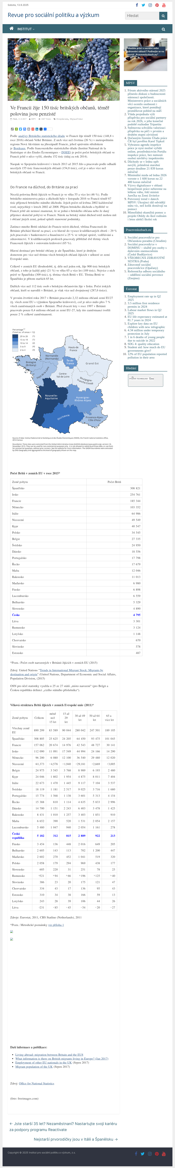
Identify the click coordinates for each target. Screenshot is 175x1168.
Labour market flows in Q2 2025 (144, 311)
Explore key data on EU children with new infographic (146, 325)
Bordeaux (19, 148)
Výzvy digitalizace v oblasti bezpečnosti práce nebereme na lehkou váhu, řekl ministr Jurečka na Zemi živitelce (147, 190)
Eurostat (131, 289)
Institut (24, 29)
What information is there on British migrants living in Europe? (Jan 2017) (61, 1058)
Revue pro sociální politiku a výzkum (53, 14)
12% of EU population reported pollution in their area (147, 355)
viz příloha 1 (56, 925)
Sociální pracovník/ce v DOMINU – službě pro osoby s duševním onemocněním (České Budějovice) (147, 249)
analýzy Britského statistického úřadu (41, 136)
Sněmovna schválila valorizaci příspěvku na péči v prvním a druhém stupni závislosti (146, 131)
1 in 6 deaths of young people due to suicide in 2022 (146, 338)
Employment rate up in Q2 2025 (144, 298)
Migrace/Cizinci (76, 118)
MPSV (130, 83)
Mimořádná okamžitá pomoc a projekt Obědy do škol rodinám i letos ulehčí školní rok (147, 216)
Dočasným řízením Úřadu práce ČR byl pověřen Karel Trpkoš (147, 139)
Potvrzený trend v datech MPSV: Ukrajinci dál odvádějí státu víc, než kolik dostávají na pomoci (147, 204)
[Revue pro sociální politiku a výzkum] (11, 28)
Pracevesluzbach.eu (138, 230)
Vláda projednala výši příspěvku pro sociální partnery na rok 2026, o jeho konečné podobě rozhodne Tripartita (147, 119)
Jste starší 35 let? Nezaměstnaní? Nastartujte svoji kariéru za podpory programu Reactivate (63, 1126)
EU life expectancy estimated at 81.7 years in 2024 (147, 318)
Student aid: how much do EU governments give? (146, 348)
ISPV (33, 118)
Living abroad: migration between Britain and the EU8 (49, 1054)
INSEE (65, 152)
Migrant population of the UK (34, 1066)
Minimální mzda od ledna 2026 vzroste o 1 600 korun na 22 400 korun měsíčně (147, 178)
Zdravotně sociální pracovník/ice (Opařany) (143, 266)
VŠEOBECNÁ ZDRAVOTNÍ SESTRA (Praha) (146, 259)
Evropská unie (62, 118)
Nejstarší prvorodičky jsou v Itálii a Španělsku (76, 1139)
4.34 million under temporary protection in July (146, 332)
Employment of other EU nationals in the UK (43, 1062)
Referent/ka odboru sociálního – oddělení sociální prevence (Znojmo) (146, 275)
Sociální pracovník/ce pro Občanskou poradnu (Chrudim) (147, 239)
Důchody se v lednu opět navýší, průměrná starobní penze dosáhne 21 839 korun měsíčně (145, 166)
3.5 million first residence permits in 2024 (144, 304)
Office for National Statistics (36, 1083)
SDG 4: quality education (143, 344)
